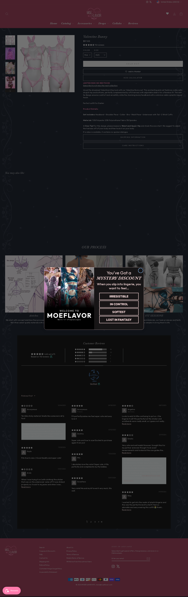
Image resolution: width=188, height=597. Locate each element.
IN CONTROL (119, 304)
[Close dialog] (140, 270)
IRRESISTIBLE (118, 296)
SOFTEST (119, 312)
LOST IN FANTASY (119, 320)
